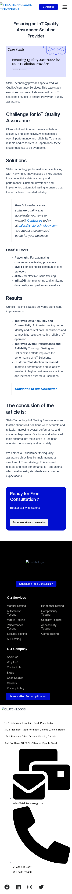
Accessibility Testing (48, 626)
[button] (65, 7)
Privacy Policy (15, 688)
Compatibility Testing (49, 612)
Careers (12, 683)
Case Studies (15, 678)
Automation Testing (14, 612)
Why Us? (12, 662)
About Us (12, 657)
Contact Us (14, 667)
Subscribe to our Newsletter (36, 389)
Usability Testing (51, 620)
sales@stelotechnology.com (38, 225)
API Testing (14, 639)
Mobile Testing (16, 620)
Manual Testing (16, 606)
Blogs (10, 672)
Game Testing (50, 633)
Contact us (34, 220)
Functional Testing (52, 606)
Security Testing (17, 633)
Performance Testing (15, 626)
